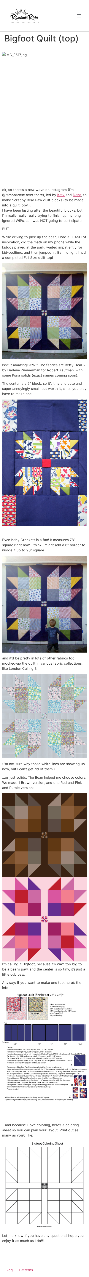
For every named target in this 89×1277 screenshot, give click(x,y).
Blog (9, 1270)
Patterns (26, 1270)
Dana (77, 195)
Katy (61, 195)
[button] (78, 15)
